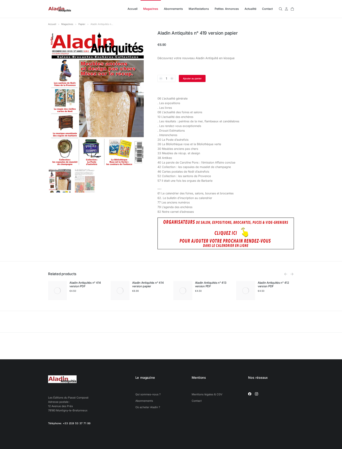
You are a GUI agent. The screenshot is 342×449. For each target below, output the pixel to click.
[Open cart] (292, 9)
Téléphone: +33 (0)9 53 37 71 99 (69, 423)
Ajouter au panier (192, 78)
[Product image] (57, 290)
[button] (286, 274)
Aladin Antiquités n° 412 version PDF (273, 284)
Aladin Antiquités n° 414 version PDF (85, 284)
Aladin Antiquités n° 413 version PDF (210, 284)
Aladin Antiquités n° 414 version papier (148, 284)
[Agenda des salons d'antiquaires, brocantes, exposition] (225, 248)
